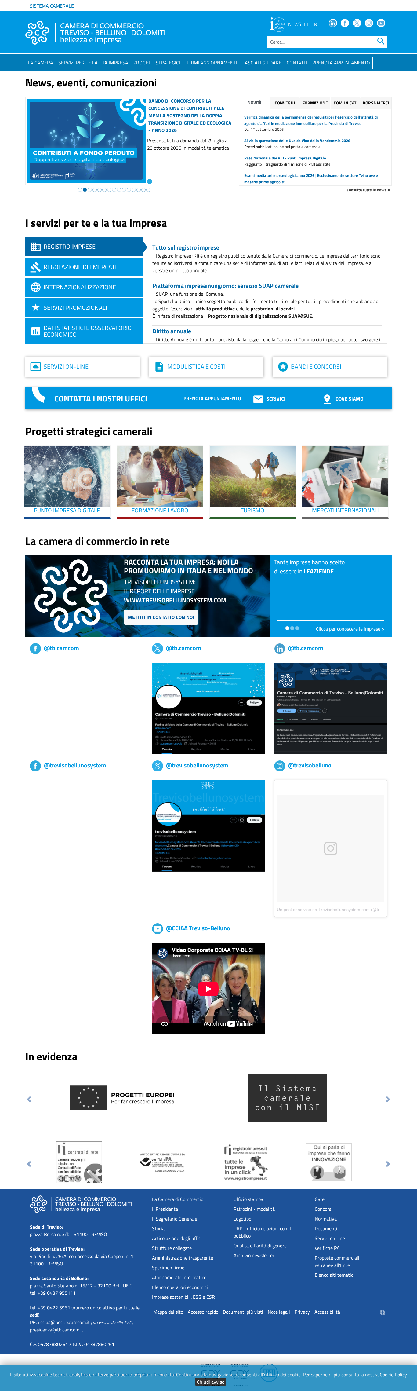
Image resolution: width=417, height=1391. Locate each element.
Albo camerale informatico (179, 1277)
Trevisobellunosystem (52, 783)
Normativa (326, 1218)
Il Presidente (165, 1209)
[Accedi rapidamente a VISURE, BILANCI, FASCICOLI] (63, 1162)
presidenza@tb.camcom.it (56, 1329)
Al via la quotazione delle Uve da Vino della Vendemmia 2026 (297, 140)
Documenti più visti (243, 1312)
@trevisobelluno (310, 765)
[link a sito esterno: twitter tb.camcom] (208, 708)
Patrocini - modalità (254, 1209)
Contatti (297, 62)
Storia (158, 1228)
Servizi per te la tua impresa (93, 62)
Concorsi (323, 1209)
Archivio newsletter (254, 1255)
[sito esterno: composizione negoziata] (271, 1097)
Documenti (326, 1228)
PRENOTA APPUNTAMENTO (341, 62)
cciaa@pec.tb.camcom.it (65, 1322)
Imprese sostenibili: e (183, 1297)
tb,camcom (41, 666)
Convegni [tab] (285, 103)
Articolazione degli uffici (177, 1238)
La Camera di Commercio (177, 1199)
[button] (29, 1099)
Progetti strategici (156, 62)
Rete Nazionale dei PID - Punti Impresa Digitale (285, 158)
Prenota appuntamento (212, 398)
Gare (320, 1199)
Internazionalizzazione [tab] (80, 287)
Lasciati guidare (261, 62)
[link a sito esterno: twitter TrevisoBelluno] (208, 825)
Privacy (302, 1312)
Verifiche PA (327, 1248)
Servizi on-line (66, 366)
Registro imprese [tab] (70, 246)
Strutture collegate (172, 1248)
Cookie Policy (393, 1374)
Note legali (279, 1312)
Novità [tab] (254, 102)
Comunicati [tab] (345, 103)
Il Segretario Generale (174, 1218)
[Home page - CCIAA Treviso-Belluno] (95, 33)
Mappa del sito (168, 1312)
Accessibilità (327, 1312)
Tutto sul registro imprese (185, 247)
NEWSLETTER (302, 24)
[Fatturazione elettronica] (243, 1162)
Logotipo (242, 1218)
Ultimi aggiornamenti (211, 62)
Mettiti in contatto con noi (161, 617)
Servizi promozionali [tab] (75, 307)
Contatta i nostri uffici (100, 398)
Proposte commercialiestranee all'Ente (337, 1261)
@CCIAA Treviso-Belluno (198, 928)
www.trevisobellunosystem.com (175, 600)
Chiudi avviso (210, 1382)
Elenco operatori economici (180, 1287)
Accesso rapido (203, 1312)
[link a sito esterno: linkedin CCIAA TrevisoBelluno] (330, 708)
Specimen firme (168, 1267)
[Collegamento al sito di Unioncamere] (104, 1097)
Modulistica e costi (196, 366)
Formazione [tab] (315, 103)
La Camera (40, 62)
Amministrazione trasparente (182, 1257)
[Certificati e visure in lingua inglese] (354, 1162)
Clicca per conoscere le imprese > (350, 628)
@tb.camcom (61, 648)
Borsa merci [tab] (376, 103)
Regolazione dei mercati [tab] (80, 267)
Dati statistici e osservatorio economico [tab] (88, 331)
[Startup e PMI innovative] (146, 1162)
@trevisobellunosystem (75, 765)
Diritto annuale (171, 331)
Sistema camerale (52, 5)
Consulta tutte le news (366, 190)
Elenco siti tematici (334, 1275)
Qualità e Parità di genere (260, 1245)
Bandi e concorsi (316, 366)
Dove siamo (349, 398)
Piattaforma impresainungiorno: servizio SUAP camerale (225, 285)
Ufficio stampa (248, 1199)
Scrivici (276, 398)
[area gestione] (383, 1312)
